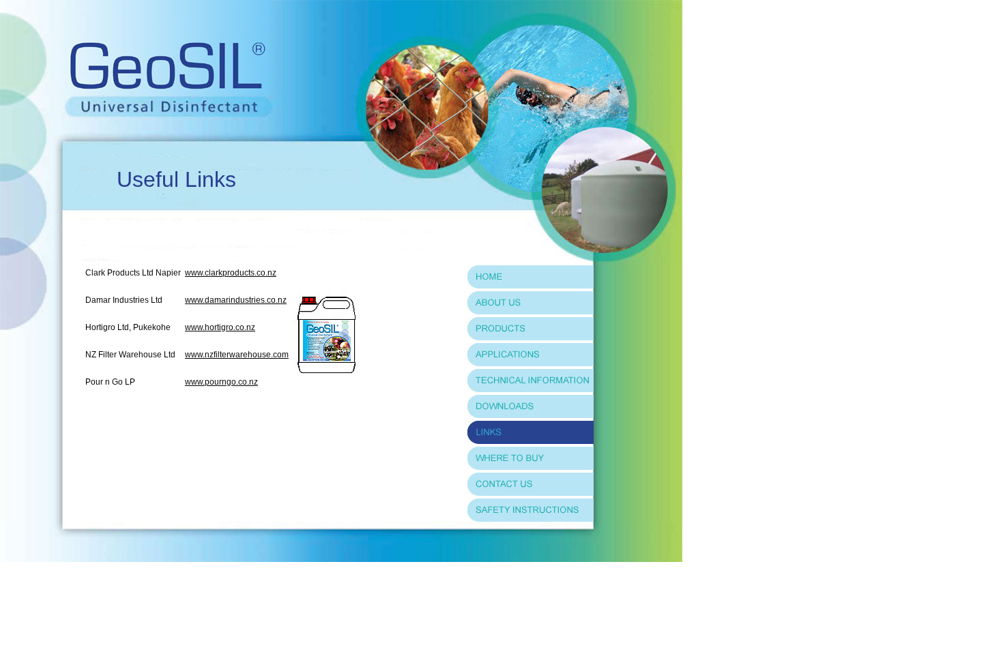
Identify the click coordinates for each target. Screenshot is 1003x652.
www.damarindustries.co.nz (236, 300)
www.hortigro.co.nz (220, 327)
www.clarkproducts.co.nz (230, 273)
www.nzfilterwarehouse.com (237, 354)
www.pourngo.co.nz (221, 382)
